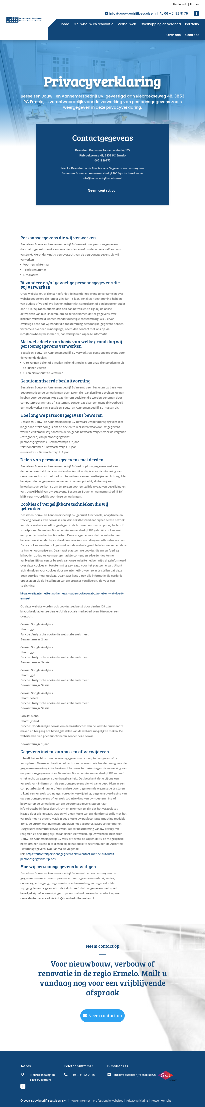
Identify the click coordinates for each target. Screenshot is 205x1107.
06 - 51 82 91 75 (176, 13)
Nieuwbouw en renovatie (93, 24)
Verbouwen (127, 24)
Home (64, 24)
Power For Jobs (161, 1100)
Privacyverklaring (137, 1100)
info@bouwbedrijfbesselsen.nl (133, 13)
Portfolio (192, 24)
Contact (192, 35)
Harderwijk (180, 4)
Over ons (173, 35)
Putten (194, 4)
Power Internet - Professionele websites (96, 1100)
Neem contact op (105, 1015)
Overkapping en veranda (161, 24)
